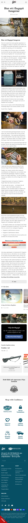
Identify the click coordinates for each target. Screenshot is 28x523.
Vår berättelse (4, 496)
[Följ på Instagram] (9, 505)
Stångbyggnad (5, 477)
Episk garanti (18, 481)
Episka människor (5, 498)
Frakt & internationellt (20, 475)
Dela (15, 281)
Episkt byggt (4, 472)
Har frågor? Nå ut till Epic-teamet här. (10, 277)
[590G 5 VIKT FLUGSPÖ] (14, 244)
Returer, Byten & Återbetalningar (19, 478)
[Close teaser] (8, 521)
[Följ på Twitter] (5, 505)
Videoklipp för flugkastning (4, 485)
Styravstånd (4, 482)
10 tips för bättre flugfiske (8, 305)
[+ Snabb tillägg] (20, 363)
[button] (4, 519)
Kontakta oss (18, 484)
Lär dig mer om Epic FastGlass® (6, 469)
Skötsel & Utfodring (6, 475)
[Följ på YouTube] (12, 505)
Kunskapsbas (18, 468)
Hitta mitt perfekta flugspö (14, 336)
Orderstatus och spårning (19, 471)
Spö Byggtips (4, 480)
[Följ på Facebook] (2, 505)
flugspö (5, 44)
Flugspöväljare (4, 489)
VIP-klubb (3, 501)
